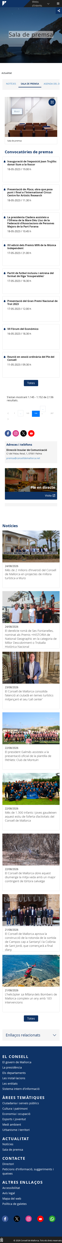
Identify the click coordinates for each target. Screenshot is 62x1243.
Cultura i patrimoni (15, 1108)
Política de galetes (14, 1204)
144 (37, 413)
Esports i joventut (14, 1119)
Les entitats (10, 1083)
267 (53, 413)
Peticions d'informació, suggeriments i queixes (28, 1171)
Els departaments (14, 1073)
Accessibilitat (11, 1188)
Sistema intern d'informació (21, 1089)
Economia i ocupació (16, 1114)
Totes (31, 383)
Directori (8, 1164)
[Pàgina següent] (8, 419)
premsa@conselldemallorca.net (23, 458)
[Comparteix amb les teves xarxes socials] (59, 10)
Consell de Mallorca (1, 1239)
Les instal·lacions (13, 1078)
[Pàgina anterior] (8, 413)
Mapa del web (11, 1198)
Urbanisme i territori (16, 1130)
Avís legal (8, 1193)
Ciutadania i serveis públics (20, 1103)
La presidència (12, 1067)
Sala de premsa (30, 83)
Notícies (11, 83)
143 (28, 413)
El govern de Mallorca (16, 1062)
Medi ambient (11, 1124)
